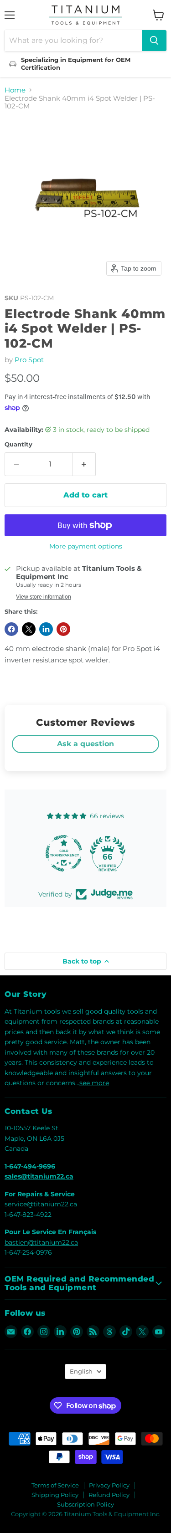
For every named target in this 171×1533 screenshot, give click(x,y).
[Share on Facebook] (11, 629)
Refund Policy (109, 1494)
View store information (43, 597)
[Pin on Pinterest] (63, 629)
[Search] (154, 40)
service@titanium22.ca (41, 1204)
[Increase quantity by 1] (84, 464)
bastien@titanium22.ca (41, 1242)
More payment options (85, 546)
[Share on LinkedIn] (46, 629)
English (81, 1371)
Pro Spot (29, 359)
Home (15, 90)
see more (94, 1083)
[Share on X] (29, 629)
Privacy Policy (109, 1485)
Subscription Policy (85, 1504)
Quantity (18, 444)
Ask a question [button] (85, 743)
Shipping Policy (54, 1494)
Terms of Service (55, 1485)
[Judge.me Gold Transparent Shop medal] (64, 853)
